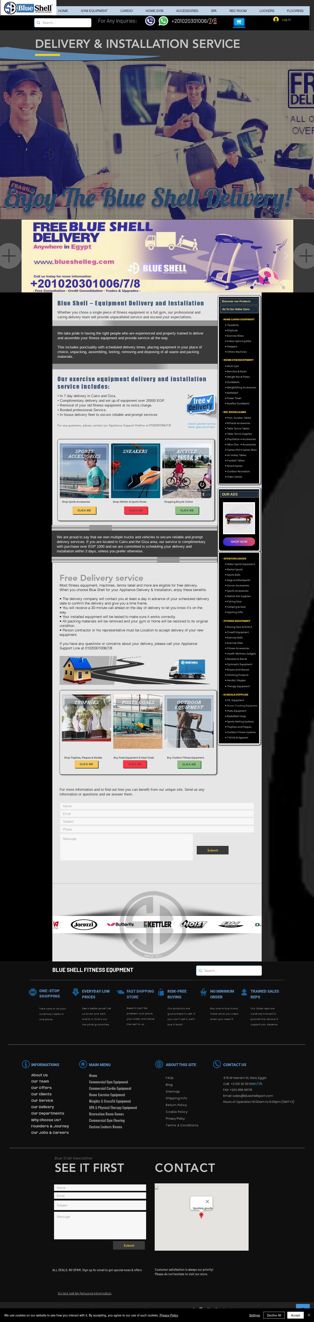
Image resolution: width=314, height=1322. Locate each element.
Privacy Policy (169, 1315)
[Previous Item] (28, 256)
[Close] (308, 1315)
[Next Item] (285, 256)
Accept (295, 1315)
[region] (84, 470)
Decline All (274, 1315)
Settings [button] (254, 1315)
